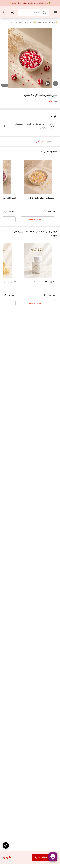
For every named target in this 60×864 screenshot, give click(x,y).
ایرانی (50, 101)
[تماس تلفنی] (6, 845)
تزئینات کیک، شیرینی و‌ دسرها (17, 22)
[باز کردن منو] (54, 12)
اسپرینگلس (41, 141)
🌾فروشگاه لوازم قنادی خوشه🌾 (45, 22)
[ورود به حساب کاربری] (13, 12)
